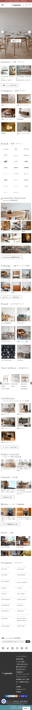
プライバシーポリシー (22, 677)
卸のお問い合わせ (21, 669)
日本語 (25, 708)
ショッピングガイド (21, 656)
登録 (28, 641)
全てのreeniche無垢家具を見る (11, 257)
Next (30, 72)
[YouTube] (22, 648)
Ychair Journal (10, 454)
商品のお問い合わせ (21, 667)
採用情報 (18, 692)
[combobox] (26, 708)
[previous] (2, 32)
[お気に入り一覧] (29, 5)
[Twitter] (8, 648)
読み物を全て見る (7, 497)
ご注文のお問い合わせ (22, 664)
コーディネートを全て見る (10, 447)
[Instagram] (12, 648)
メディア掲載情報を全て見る (10, 524)
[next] (29, 32)
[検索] (23, 5)
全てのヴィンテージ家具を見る (11, 297)
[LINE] (26, 648)
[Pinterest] (17, 648)
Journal (5, 477)
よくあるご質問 (20, 661)
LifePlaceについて (21, 689)
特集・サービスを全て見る (10, 85)
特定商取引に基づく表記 (22, 679)
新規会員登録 (19, 659)
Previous (2, 72)
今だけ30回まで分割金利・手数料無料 (16, 1)
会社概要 (18, 687)
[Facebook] (3, 648)
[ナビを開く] (3, 5)
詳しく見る (16, 39)
